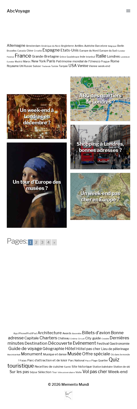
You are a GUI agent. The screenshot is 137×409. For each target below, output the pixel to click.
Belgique (112, 46)
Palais (23, 360)
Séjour (33, 372)
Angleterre (67, 45)
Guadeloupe (73, 56)
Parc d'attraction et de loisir (47, 360)
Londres (113, 56)
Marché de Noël (13, 355)
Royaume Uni (15, 66)
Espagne (51, 50)
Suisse (37, 66)
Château (63, 338)
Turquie (63, 66)
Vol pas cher (94, 371)
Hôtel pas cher (88, 349)
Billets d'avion (96, 332)
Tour (54, 372)
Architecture (49, 332)
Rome (114, 61)
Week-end (118, 371)
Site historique (82, 366)
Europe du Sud (108, 50)
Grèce (63, 56)
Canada (21, 50)
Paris (51, 61)
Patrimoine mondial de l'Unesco (78, 61)
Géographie (53, 348)
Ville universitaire (66, 372)
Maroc (27, 61)
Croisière (105, 339)
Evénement (84, 343)
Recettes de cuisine (49, 366)
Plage (94, 360)
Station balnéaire (103, 366)
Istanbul (90, 56)
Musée (74, 353)
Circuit (81, 338)
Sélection (44, 372)
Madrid (18, 61)
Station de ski (121, 366)
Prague (105, 61)
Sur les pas (19, 372)
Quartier (103, 360)
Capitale (31, 338)
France (23, 56)
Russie (28, 66)
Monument (31, 353)
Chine (30, 50)
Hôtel (70, 348)
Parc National (76, 360)
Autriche (89, 45)
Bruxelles (12, 50)
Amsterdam (33, 45)
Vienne (93, 66)
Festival (103, 343)
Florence (10, 57)
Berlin (120, 45)
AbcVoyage (18, 11)
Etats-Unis (69, 50)
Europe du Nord (89, 50)
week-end (104, 66)
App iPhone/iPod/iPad (25, 333)
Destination (36, 343)
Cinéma (73, 339)
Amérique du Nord (50, 46)
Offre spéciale (96, 353)
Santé (67, 366)
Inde (82, 56)
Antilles (79, 45)
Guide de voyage (25, 348)
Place (88, 360)
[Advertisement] (68, 293)
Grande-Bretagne (45, 56)
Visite (78, 372)
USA (72, 65)
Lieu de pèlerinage (115, 349)
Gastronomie (120, 343)
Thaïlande (46, 66)
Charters (48, 337)
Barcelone (101, 45)
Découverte (60, 343)
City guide (93, 338)
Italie (101, 56)
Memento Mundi (75, 384)
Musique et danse (55, 354)
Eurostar (121, 51)
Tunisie (54, 66)
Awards (66, 333)
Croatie (38, 50)
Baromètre (76, 333)
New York (38, 61)
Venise (82, 66)
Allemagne (16, 45)
